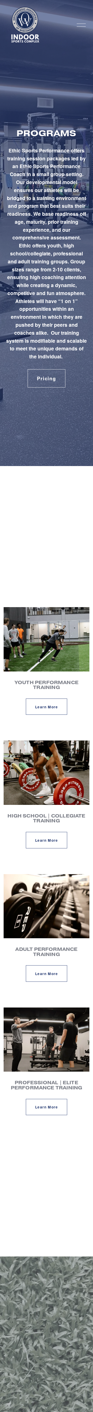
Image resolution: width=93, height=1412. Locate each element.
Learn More (46, 706)
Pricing (46, 378)
